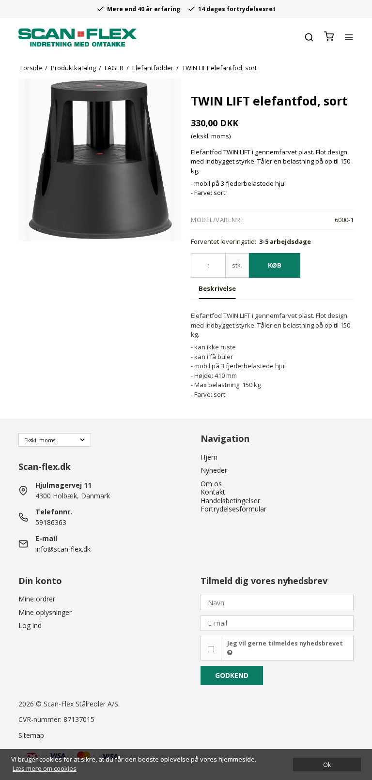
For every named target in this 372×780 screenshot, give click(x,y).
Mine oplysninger (45, 612)
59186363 (50, 522)
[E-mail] (277, 622)
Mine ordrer (36, 598)
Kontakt (213, 491)
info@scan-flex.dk (63, 549)
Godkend (231, 675)
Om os (211, 483)
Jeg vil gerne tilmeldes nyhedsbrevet (285, 643)
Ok (327, 764)
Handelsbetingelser (230, 500)
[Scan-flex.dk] (77, 37)
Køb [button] (274, 265)
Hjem (209, 457)
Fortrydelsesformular (233, 508)
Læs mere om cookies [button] (45, 768)
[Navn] (277, 601)
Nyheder (214, 470)
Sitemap (31, 735)
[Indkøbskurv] (329, 37)
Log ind (30, 625)
